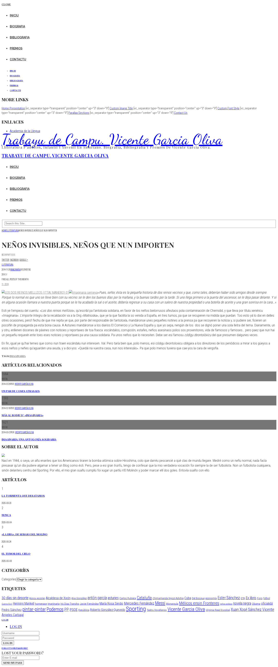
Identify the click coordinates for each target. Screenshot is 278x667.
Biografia (17, 26)
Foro (260, 598)
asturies (113, 598)
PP (66, 609)
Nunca (6, 515)
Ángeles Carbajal (13, 615)
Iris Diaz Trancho (69, 603)
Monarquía (172, 603)
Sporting (136, 608)
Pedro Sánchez (12, 610)
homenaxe (41, 603)
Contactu (18, 59)
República (83, 610)
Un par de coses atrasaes (21, 391)
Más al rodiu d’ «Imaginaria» (22, 415)
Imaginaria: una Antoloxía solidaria (29, 439)
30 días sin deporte (15, 598)
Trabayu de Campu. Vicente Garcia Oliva (112, 139)
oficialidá (267, 603)
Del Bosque (198, 598)
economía (211, 598)
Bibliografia (20, 37)
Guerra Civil (7, 604)
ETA (243, 598)
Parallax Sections (78, 113)
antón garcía (97, 597)
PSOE (74, 609)
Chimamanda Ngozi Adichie (168, 598)
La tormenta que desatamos (23, 495)
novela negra (242, 603)
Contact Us (180, 113)
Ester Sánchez (229, 597)
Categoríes (9, 579)
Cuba (187, 598)
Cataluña (144, 597)
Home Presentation (13, 108)
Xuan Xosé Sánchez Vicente (252, 609)
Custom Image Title (121, 108)
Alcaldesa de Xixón (58, 598)
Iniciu (14, 15)
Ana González (79, 598)
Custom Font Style (229, 108)
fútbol (266, 598)
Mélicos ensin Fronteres (199, 603)
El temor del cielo (16, 553)
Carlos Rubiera (127, 598)
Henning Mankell (23, 603)
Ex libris (251, 598)
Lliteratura (7, 264)
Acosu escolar (37, 598)
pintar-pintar (34, 609)
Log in (16, 626)
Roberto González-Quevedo (107, 610)
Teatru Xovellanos (157, 610)
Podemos (55, 609)
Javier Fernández (89, 603)
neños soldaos (226, 604)
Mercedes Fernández (139, 603)
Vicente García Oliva (24, 384)
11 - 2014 (5, 284)
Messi (160, 603)
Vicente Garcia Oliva (186, 609)
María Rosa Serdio (111, 603)
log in (5, 620)
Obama (256, 603)
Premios (16, 48)
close (6, 4)
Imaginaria (15, 269)
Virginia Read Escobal (218, 610)
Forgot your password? (15, 648)
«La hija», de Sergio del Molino (24, 534)
